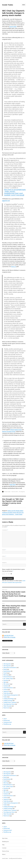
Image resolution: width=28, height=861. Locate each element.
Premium (5, 680)
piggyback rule (6, 200)
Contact (4, 848)
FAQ (3, 844)
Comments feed (7, 722)
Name (4, 549)
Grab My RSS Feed (8, 635)
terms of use (13, 484)
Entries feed (6, 720)
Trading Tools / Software (9, 702)
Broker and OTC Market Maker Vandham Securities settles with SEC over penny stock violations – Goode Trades (13, 512)
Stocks (5, 689)
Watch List (6, 707)
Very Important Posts (9, 704)
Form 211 (13, 266)
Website (4, 562)
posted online (13, 26)
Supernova (6, 691)
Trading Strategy (7, 700)
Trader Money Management (10, 695)
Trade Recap (6, 693)
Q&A (4, 682)
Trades (5, 696)
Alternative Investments (9, 667)
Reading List (5, 841)
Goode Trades (7, 5)
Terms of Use (5, 851)
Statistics (5, 685)
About (3, 854)
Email (4, 556)
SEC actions (6, 684)
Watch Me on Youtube (9, 637)
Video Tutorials (7, 706)
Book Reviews (7, 671)
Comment (5, 530)
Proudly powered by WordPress (15, 858)
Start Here (4, 838)
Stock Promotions (8, 687)
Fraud (4, 673)
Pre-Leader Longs (8, 678)
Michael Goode (7, 491)
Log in (5, 718)
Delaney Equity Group (15, 429)
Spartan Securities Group (8, 431)
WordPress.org (7, 724)
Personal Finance (7, 676)
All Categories (22, 491)
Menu (23, 4)
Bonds (5, 669)
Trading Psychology (8, 698)
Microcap (5, 675)
